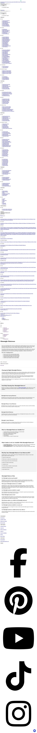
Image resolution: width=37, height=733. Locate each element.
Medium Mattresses (16, 223)
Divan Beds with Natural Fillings (7, 110)
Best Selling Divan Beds (6, 95)
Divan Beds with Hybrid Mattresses (7, 109)
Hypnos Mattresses (5, 44)
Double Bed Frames (5, 118)
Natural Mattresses (5, 55)
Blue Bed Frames (5, 164)
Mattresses (2, 17)
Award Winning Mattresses (6, 61)
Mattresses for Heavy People (6, 73)
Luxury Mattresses (5, 51)
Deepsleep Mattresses (5, 41)
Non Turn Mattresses (5, 77)
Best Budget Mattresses (5, 50)
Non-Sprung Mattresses (5, 56)
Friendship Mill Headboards (18, 297)
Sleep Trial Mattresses (5, 78)
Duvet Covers (4, 195)
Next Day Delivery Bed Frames (7, 128)
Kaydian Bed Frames (5, 142)
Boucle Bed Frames (5, 154)
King (3, 202)
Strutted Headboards (5, 184)
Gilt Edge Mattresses (22, 228)
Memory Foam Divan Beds (6, 106)
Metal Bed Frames (5, 151)
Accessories (2, 187)
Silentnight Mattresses (5, 38)
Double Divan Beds (25, 249)
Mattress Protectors (9, 305)
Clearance (2, 211)
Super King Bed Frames (6, 120)
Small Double (4, 200)
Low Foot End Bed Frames (6, 133)
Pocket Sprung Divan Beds (6, 107)
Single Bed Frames (5, 117)
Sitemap (1, 534)
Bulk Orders (2, 213)
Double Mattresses (5, 23)
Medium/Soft (5, 334)
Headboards (2, 290)
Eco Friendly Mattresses (22, 233)
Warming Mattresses (5, 66)
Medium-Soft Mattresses (6, 30)
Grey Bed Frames (5, 159)
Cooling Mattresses (5, 59)
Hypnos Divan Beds (5, 101)
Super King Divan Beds (6, 88)
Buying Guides (2, 522)
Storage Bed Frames (5, 126)
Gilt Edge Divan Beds (5, 102)
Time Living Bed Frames (6, 141)
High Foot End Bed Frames (6, 135)
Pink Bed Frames (5, 163)
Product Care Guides (3, 521)
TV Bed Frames (4, 124)
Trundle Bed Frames (5, 127)
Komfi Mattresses (5, 43)
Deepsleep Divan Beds (5, 99)
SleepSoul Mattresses (3, 227)
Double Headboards (5, 172)
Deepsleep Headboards (5, 177)
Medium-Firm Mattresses (23, 223)
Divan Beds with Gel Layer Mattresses (8, 111)
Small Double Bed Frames (18, 267)
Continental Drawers (5, 94)
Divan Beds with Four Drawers (7, 93)
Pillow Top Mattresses (5, 60)
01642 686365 (2, 539)
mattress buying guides (22, 387)
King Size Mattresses (5, 24)
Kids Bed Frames (5, 125)
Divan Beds (2, 246)
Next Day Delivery (3, 205)
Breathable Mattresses (5, 79)
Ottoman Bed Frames (3, 271)
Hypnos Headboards (5, 178)
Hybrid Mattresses (5, 53)
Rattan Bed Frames (5, 155)
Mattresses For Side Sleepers (6, 71)
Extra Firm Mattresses (5, 33)
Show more (2, 365)
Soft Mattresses (4, 29)
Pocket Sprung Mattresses (4, 232)
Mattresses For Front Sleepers (6, 72)
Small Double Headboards (6, 173)
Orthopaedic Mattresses (5, 58)
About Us (1, 531)
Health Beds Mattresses (5, 40)
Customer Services (3, 526)
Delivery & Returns (3, 529)
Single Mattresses (5, 21)
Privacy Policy (2, 536)
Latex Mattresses (4, 57)
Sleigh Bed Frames (5, 134)
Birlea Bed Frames (5, 140)
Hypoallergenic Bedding (6, 193)
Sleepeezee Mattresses (5, 37)
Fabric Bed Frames (5, 149)
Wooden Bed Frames (5, 150)
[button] (34, 730)
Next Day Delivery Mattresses (7, 63)
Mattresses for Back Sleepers (6, 70)
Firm (4, 336)
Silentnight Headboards (26, 297)
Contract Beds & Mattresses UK (5, 212)
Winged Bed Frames (6, 276)
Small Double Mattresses (6, 22)
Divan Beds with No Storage (6, 92)
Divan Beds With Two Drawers (14, 253)
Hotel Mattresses (4, 76)
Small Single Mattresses (6, 20)
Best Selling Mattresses (5, 62)
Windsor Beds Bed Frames (6, 146)
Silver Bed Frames (5, 162)
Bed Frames (2, 112)
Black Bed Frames (9, 288)
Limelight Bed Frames (5, 143)
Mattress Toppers (3, 305)
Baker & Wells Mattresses (6, 39)
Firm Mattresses (4, 32)
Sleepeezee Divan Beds (5, 100)
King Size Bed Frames (5, 119)
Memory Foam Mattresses (6, 54)
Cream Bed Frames (15, 288)
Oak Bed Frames (4, 153)
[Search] (9, 3)
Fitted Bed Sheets (5, 194)
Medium (4, 335)
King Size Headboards (5, 171)
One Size (3, 198)
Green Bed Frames (5, 161)
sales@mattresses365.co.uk (4, 541)
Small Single (20, 308)
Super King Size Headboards (6, 170)
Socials (2, 543)
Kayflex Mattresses (5, 42)
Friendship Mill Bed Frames (6, 145)
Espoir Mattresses (5, 46)
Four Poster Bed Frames (6, 132)
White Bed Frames (5, 165)
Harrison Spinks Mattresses (6, 45)
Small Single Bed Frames (6, 116)
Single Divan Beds (5, 85)
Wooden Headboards (18, 301)
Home (3, 317)
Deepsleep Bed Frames (5, 139)
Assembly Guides (3, 519)
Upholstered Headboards (6, 183)
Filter (1, 363)
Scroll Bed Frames (5, 131)
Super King (4, 203)
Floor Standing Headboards (6, 185)
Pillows (3, 192)
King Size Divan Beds (32, 249)
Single (3, 199)
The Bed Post (2, 517)
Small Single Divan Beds (6, 84)
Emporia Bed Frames (5, 144)
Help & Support (3, 524)
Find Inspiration (3, 516)
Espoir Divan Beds (5, 103)
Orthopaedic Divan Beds (6, 108)
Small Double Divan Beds (6, 86)
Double (3, 201)
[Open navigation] (0, 12)
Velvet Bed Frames (5, 152)
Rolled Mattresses (5, 52)
